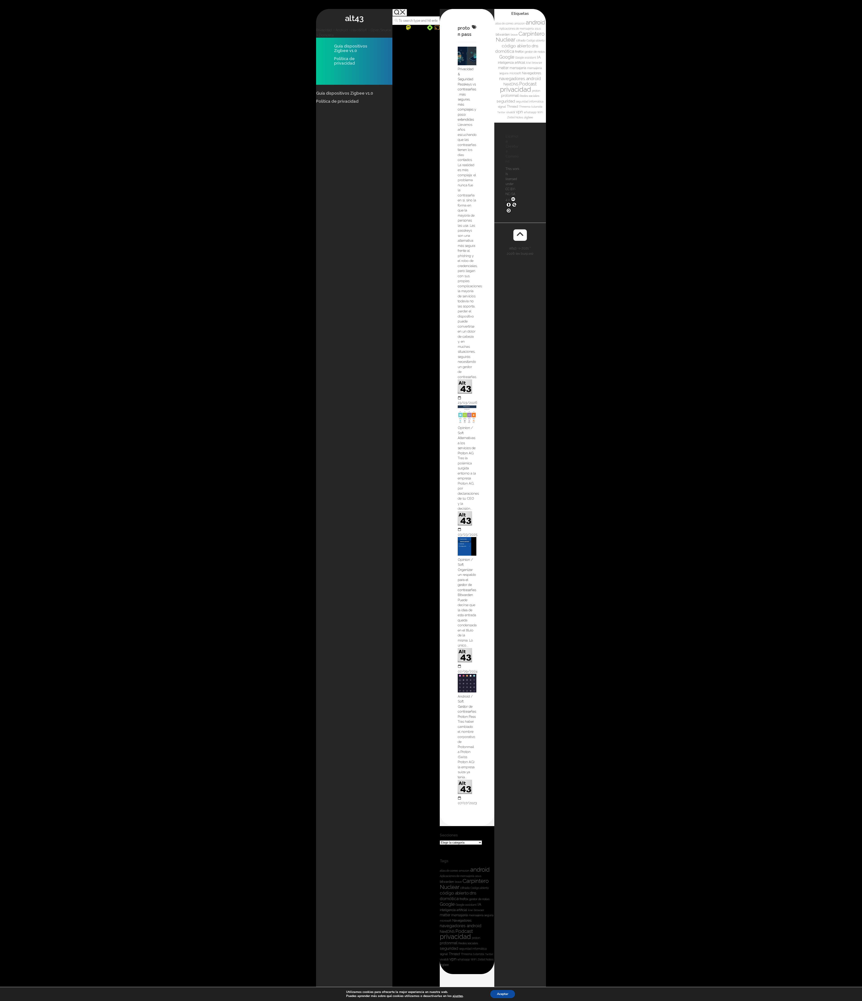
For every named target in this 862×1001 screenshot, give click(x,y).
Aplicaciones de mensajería (457, 876)
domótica (449, 898)
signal (444, 954)
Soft (461, 433)
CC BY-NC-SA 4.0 (511, 194)
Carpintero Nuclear (464, 884)
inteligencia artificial (453, 910)
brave (458, 881)
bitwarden (447, 881)
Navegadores (461, 920)
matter (445, 915)
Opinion (464, 428)
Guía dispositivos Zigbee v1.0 (350, 48)
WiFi (474, 959)
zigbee (444, 964)
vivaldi (444, 959)
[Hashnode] (430, 27)
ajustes (458, 996)
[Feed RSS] (437, 27)
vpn (452, 959)
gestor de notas (479, 899)
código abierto (454, 892)
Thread (454, 954)
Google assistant (466, 904)
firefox (464, 899)
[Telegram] (422, 28)
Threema (466, 954)
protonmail (448, 943)
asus (478, 876)
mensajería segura (481, 915)
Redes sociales (468, 943)
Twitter (489, 954)
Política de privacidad (344, 61)
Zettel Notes (485, 959)
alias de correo (449, 870)
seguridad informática (473, 948)
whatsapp (463, 959)
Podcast (464, 931)
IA (479, 904)
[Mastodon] (408, 27)
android (480, 869)
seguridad (449, 948)
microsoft (445, 920)
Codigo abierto (480, 888)
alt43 (354, 18)
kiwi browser (476, 910)
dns (473, 893)
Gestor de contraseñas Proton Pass (467, 712)
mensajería (459, 915)
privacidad (455, 936)
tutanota (478, 954)
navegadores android (461, 925)
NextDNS (447, 931)
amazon (464, 870)
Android (464, 696)
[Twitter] (415, 28)
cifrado (465, 888)
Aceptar (502, 994)
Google (447, 904)
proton (476, 938)
